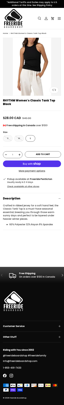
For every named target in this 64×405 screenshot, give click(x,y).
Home (5, 33)
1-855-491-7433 (12, 367)
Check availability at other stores (23, 186)
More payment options (32, 170)
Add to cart (43, 154)
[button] (52, 18)
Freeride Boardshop (18, 398)
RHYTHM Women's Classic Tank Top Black (28, 33)
